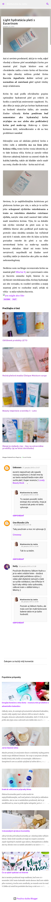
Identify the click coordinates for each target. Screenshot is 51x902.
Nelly (15, 566)
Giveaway (17, 535)
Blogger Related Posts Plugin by (11, 457)
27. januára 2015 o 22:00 (29, 495)
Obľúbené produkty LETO (14, 340)
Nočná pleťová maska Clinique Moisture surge (24, 375)
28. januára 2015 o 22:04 (29, 546)
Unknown (17, 467)
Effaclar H (20, 272)
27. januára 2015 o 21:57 (31, 467)
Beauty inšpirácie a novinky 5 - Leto (19, 411)
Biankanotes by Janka (17, 4)
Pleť (14, 299)
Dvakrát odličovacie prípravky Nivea (16, 789)
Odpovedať (18, 516)
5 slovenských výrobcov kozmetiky (16, 831)
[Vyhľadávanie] (47, 4)
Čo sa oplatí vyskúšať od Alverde (15, 873)
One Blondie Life (21, 523)
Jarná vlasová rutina (10, 748)
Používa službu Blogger (27, 898)
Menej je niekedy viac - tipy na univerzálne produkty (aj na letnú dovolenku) (22, 447)
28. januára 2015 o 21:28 (27, 566)
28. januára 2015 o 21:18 (22, 525)
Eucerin (7, 299)
